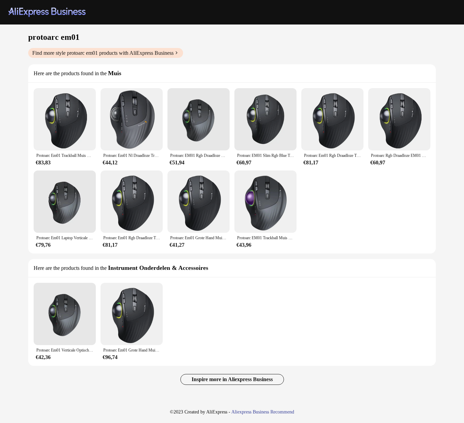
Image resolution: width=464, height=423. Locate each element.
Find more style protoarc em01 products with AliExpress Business (103, 53)
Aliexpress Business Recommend (262, 411)
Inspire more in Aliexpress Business (232, 379)
